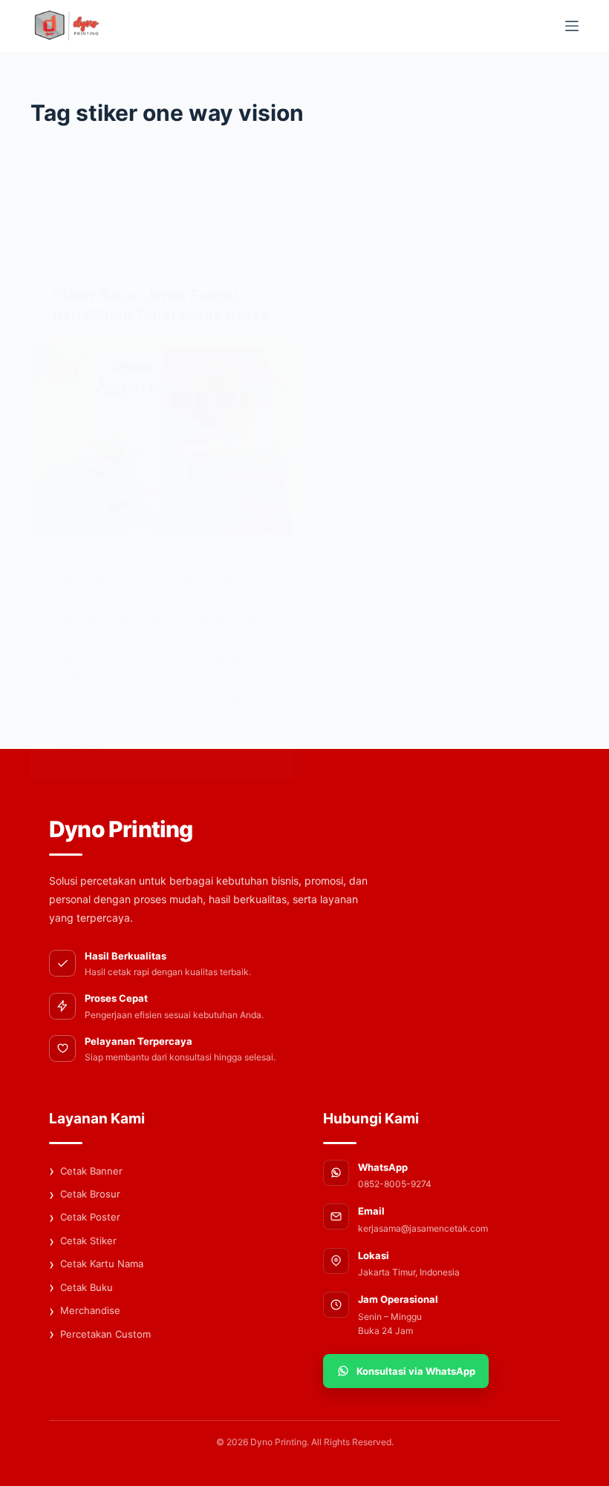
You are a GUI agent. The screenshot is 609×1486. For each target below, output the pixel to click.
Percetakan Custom (100, 1334)
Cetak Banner (86, 1171)
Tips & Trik (78, 262)
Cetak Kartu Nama (96, 1264)
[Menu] (572, 26)
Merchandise (84, 1311)
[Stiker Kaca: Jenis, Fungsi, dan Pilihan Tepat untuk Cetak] (161, 437)
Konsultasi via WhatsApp (415, 1371)
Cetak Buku (81, 1287)
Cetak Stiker (83, 1241)
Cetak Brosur (84, 1194)
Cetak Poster (84, 1217)
